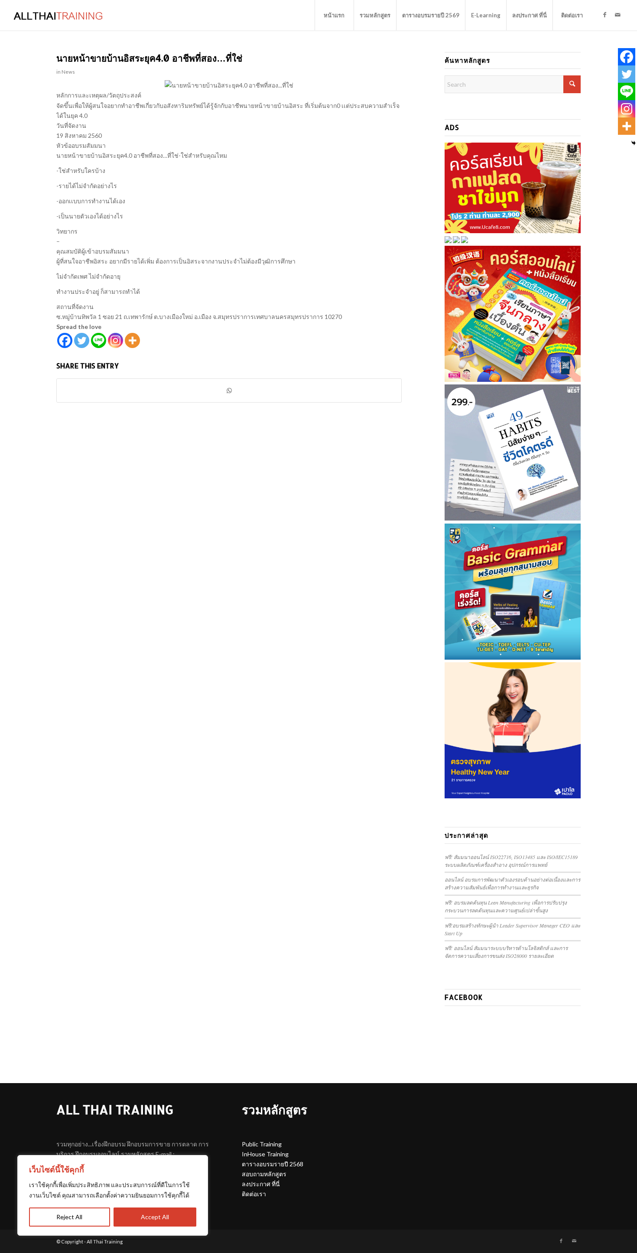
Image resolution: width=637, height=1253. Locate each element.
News (68, 72)
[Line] (98, 340)
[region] (112, 1195)
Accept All (155, 1216)
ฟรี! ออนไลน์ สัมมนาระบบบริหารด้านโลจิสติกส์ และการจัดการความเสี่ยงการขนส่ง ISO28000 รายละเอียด (506, 951)
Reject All (69, 1216)
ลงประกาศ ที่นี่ (261, 1184)
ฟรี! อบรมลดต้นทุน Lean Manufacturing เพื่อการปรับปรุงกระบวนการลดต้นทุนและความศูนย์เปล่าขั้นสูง (506, 906)
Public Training (262, 1144)
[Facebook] (64, 340)
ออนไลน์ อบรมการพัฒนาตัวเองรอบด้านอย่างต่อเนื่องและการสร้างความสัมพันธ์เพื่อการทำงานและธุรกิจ (512, 883)
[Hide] (633, 143)
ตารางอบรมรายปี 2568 (272, 1164)
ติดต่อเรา (254, 1194)
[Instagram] (115, 340)
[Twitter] (81, 340)
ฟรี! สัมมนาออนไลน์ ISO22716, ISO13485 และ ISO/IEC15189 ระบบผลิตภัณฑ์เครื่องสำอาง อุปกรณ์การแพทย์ (511, 860)
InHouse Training (265, 1154)
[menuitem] (334, 15)
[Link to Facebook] (604, 14)
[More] (132, 340)
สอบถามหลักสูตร (264, 1174)
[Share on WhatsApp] (229, 390)
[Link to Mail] (617, 14)
